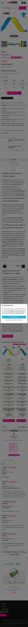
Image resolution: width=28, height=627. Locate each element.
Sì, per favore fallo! (14, 317)
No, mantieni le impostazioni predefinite (14, 320)
